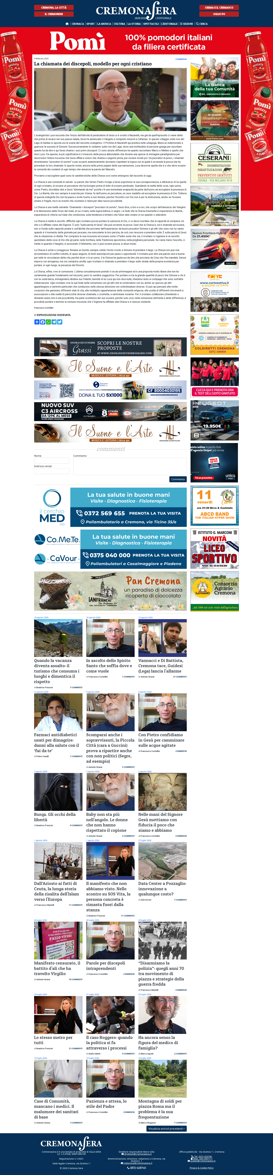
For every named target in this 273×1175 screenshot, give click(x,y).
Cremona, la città (54, 7)
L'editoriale (169, 23)
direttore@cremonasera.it (138, 1153)
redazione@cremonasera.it (137, 1163)
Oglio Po (219, 14)
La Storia (134, 23)
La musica (104, 23)
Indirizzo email (43, 466)
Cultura (119, 23)
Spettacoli (151, 23)
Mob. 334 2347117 (202, 1158)
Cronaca (78, 23)
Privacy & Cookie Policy (202, 1167)
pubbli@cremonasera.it (202, 1160)
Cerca (203, 23)
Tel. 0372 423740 (203, 1156)
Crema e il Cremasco (219, 7)
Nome (37, 456)
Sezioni (188, 23)
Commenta (178, 479)
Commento (80, 456)
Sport (90, 23)
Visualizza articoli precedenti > (167, 1128)
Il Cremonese (54, 14)
